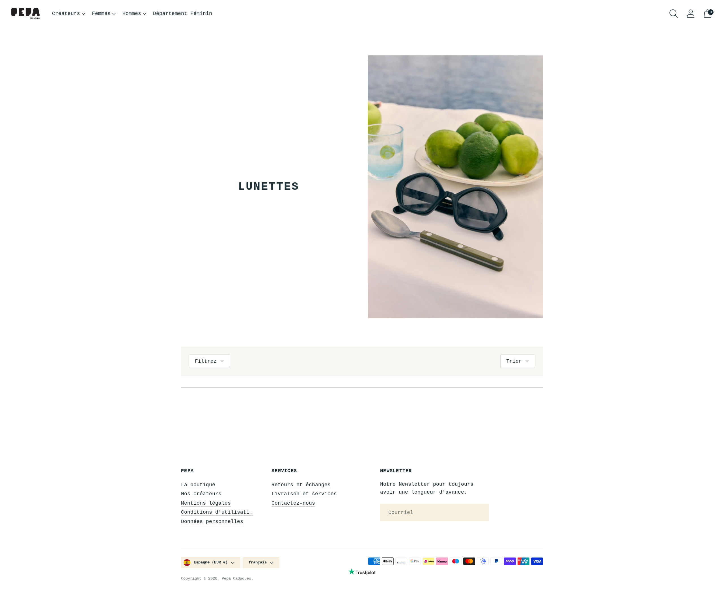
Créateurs (66, 13)
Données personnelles (212, 521)
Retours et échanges (301, 485)
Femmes (101, 13)
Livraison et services (304, 494)
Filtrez (206, 361)
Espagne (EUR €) (211, 562)
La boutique (198, 485)
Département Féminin (182, 13)
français (258, 562)
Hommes (131, 13)
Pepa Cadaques (236, 578)
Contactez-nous (293, 503)
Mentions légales (206, 503)
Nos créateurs (201, 494)
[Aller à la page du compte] (691, 13)
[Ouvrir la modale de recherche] (674, 13)
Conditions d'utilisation (218, 512)
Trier (514, 361)
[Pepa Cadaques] (25, 14)
